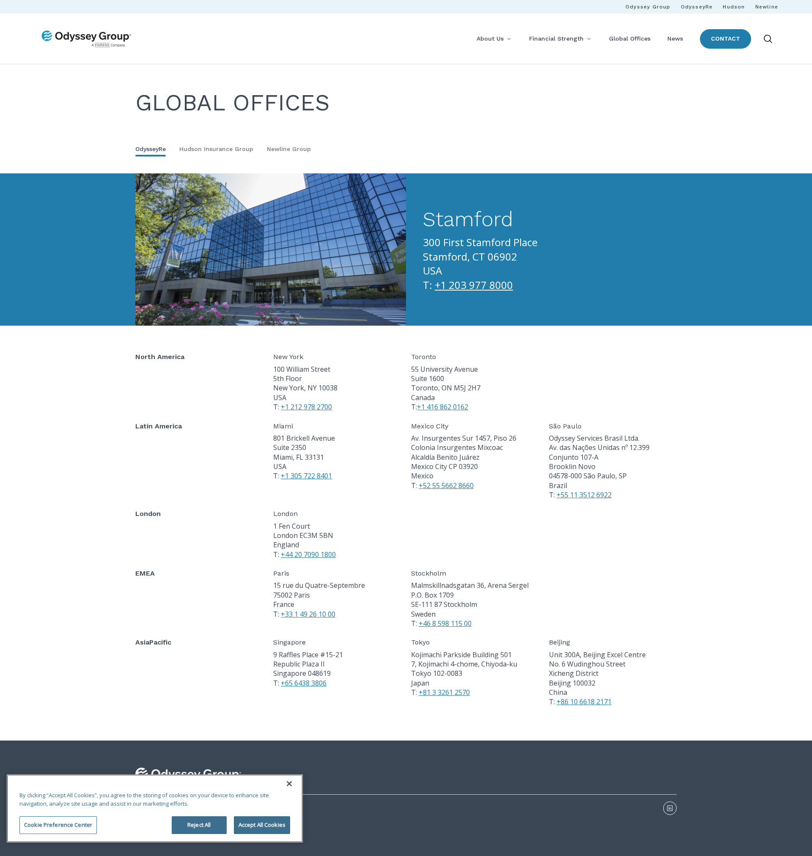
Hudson (734, 7)
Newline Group (289, 148)
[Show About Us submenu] (508, 38)
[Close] (289, 783)
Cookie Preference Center (58, 825)
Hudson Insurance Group (216, 148)
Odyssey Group (648, 7)
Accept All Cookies (262, 825)
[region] (155, 808)
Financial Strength (556, 38)
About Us (490, 38)
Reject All (199, 825)
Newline (766, 7)
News (675, 38)
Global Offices (629, 38)
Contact (725, 38)
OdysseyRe (697, 7)
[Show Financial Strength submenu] (588, 38)
